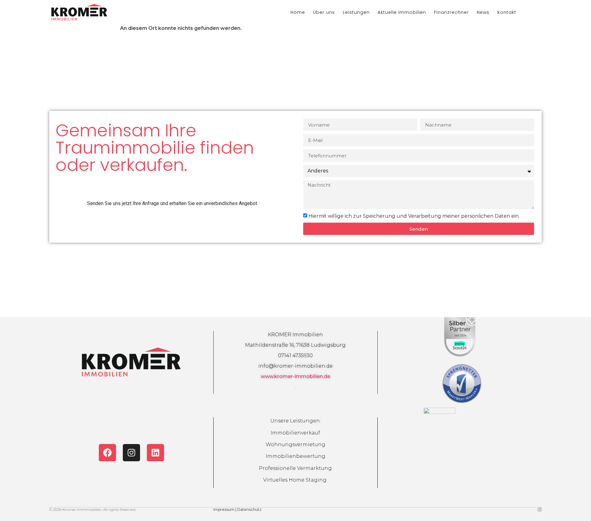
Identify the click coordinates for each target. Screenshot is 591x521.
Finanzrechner (451, 12)
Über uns (324, 12)
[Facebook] (107, 452)
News (483, 12)
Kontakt (506, 12)
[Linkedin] (155, 452)
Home (298, 12)
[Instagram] (131, 452)
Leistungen (356, 12)
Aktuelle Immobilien (402, 12)
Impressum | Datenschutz (237, 509)
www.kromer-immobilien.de (295, 376)
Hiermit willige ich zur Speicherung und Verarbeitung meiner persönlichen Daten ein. (414, 216)
